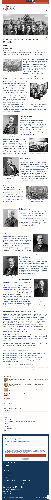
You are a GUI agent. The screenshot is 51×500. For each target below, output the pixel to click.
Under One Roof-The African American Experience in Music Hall (19, 421)
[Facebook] (4, 45)
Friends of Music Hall (9, 403)
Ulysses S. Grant (24, 162)
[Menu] (46, 10)
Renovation (7, 415)
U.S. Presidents (31, 369)
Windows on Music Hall (10, 428)
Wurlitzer (6, 430)
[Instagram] (8, 466)
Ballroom (36, 76)
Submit (25, 456)
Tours (5, 417)
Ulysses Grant (36, 369)
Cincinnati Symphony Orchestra (19, 298)
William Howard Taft (8, 282)
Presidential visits (34, 367)
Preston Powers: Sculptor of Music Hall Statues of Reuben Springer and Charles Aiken (26, 384)
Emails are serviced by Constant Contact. (21, 452)
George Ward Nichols (35, 224)
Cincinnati (19, 367)
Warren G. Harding (41, 369)
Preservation (7, 412)
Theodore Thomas (23, 305)
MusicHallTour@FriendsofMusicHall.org (14, 483)
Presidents (39, 367)
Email (6, 444)
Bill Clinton (15, 367)
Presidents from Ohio (6, 369)
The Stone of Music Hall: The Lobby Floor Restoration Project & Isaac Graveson (28, 394)
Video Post (6, 424)
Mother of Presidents (17, 85)
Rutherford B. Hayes (25, 119)
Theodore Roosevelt (39, 259)
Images (6, 406)
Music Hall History (8, 410)
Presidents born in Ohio (44, 367)
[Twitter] (6, 466)
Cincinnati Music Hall (24, 367)
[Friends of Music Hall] (25, 8)
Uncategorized (7, 419)
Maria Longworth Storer (25, 218)
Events (5, 401)
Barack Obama (6, 367)
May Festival (30, 225)
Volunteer (6, 426)
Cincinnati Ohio (29, 367)
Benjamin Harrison (23, 211)
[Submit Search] (34, 3)
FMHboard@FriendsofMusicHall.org (13, 493)
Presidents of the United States (13, 369)
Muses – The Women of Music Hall (12, 408)
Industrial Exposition (30, 134)
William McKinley (7, 236)
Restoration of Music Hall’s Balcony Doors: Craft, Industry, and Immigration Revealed (27, 389)
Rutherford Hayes (20, 369)
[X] (6, 45)
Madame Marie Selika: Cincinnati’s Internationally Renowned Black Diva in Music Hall (28, 380)
